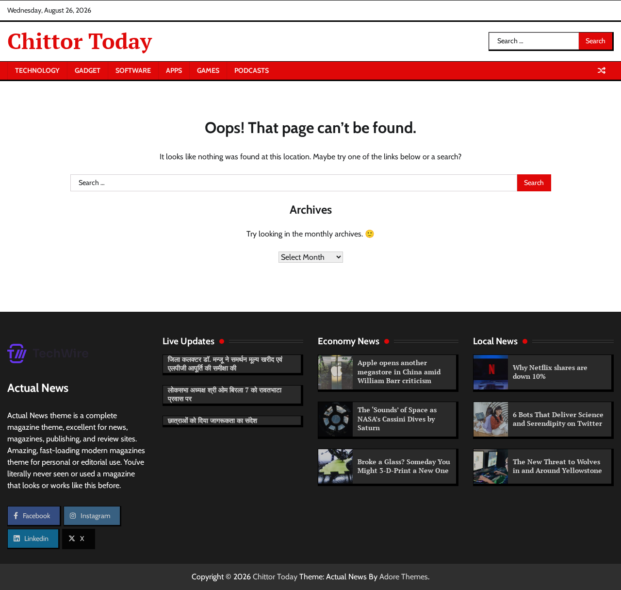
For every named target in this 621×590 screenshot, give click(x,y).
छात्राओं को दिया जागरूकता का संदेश (212, 420)
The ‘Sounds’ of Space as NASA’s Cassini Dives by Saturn (397, 418)
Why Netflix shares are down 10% (550, 372)
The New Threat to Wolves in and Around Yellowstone (557, 466)
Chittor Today (79, 40)
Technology (37, 70)
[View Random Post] (601, 70)
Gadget (87, 70)
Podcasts (251, 70)
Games (208, 70)
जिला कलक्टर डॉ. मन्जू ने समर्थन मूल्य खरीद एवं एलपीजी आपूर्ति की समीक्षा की (225, 363)
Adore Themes (403, 576)
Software (133, 70)
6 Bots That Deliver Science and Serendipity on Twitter (558, 419)
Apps (174, 70)
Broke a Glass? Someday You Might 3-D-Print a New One (404, 466)
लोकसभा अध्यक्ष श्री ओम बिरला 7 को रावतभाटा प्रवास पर (224, 394)
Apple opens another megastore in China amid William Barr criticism (399, 371)
